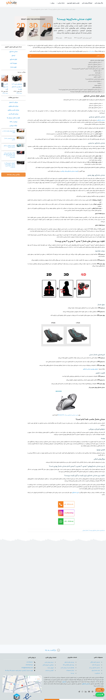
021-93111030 (29, 662)
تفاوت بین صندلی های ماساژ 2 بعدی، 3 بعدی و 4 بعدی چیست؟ (88, 69)
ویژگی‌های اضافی (96, 87)
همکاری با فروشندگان (48, 665)
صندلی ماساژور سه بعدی (94, 64)
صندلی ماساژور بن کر (94, 668)
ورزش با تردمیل (13, 102)
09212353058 (29, 665)
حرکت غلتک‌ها (97, 71)
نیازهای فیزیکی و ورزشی (94, 81)
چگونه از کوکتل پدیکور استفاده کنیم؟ (9, 146)
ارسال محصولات (70, 670)
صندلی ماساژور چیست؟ (54, 9)
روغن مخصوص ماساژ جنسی (9, 139)
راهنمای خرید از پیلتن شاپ (67, 668)
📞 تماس (100, 690)
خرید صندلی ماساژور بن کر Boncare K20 (68, 415)
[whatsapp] (82, 691)
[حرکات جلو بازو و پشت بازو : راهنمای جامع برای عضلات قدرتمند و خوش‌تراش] (20, 151)
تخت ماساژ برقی (96, 670)
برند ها (72, 673)
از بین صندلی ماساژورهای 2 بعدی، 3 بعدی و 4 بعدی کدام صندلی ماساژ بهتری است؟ (80, 89)
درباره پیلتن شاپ (49, 662)
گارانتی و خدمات (49, 670)
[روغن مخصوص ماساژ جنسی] (20, 137)
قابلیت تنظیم (97, 77)
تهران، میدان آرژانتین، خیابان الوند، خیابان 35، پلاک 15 (19, 670)
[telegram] (79, 691)
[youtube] (89, 691)
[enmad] (22, 693)
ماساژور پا (97, 673)
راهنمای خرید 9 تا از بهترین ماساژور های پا (17, 86)
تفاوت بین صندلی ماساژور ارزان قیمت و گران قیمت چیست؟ (85, 91)
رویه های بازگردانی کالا (68, 665)
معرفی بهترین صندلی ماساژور (90, 369)
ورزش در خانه (13, 122)
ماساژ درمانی (65, 9)
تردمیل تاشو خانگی (95, 662)
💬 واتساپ (100, 695)
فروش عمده (50, 668)
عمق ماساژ (98, 73)
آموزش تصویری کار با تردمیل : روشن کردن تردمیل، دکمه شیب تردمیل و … (9, 165)
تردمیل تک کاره (96, 665)
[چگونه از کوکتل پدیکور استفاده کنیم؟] (20, 144)
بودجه (99, 83)
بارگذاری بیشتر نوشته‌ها (13, 175)
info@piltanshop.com (27, 668)
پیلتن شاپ (72, 9)
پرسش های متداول (69, 662)
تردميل (64, 682)
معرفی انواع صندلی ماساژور (97, 60)
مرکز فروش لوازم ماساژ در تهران (8, 131)
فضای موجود (97, 85)
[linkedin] (86, 691)
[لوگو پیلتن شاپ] (11, 1)
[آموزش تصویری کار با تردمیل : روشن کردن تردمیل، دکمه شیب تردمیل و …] (20, 162)
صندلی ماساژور (101, 120)
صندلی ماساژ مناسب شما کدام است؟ (94, 79)
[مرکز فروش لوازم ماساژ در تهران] (20, 129)
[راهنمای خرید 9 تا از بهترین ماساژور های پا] (17, 78)
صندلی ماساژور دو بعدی (95, 62)
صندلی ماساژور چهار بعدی (94, 66)
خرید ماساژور (75, 492)
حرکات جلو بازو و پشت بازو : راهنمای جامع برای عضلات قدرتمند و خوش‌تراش (9, 155)
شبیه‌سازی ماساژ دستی (95, 75)
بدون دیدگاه (59, 38)
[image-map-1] (22, 676)
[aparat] (92, 691)
